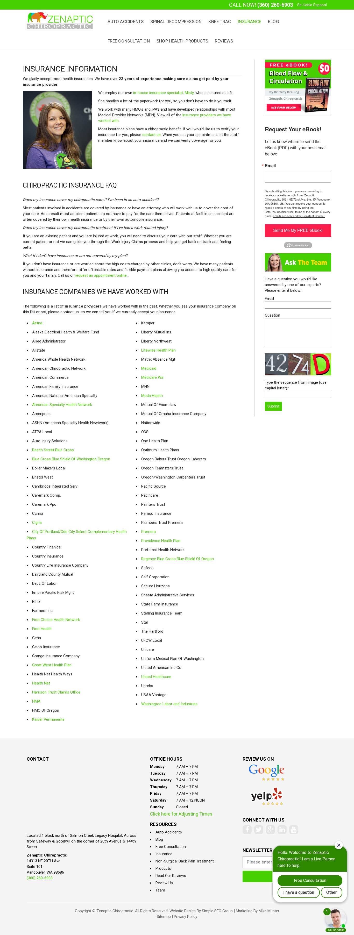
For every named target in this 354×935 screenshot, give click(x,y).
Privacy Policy (185, 916)
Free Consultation (129, 41)
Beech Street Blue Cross (53, 450)
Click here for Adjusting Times (181, 814)
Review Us (164, 883)
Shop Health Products (182, 41)
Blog (273, 21)
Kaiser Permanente (48, 719)
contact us (151, 134)
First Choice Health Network (56, 619)
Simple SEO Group (217, 911)
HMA (36, 701)
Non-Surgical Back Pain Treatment (184, 861)
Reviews (224, 41)
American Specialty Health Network (62, 404)
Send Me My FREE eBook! (298, 230)
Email (270, 165)
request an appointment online (101, 275)
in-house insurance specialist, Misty (163, 92)
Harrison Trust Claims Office (56, 692)
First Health (42, 628)
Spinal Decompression (176, 21)
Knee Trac (219, 21)
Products (163, 868)
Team (160, 890)
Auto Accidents (126, 21)
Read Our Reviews (170, 875)
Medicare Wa (152, 377)
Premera (148, 531)
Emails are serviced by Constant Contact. (299, 216)
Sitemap (164, 916)
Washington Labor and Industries (169, 704)
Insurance (249, 21)
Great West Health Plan (52, 665)
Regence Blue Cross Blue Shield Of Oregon (177, 558)
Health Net (41, 683)
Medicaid (148, 368)
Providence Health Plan (160, 540)
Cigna (37, 522)
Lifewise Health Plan (158, 350)
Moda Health (152, 395)
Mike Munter (269, 911)
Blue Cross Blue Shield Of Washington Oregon (71, 459)
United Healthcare (156, 676)
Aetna (37, 323)
